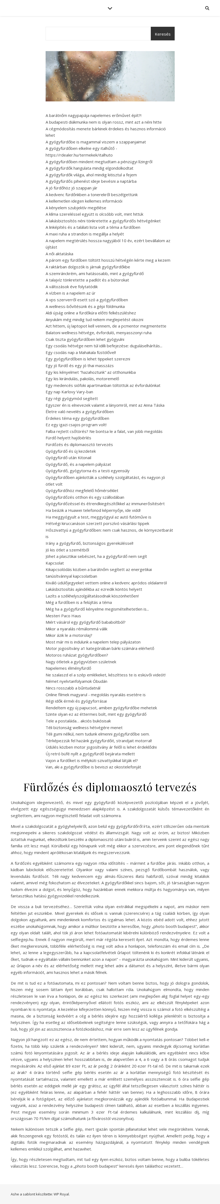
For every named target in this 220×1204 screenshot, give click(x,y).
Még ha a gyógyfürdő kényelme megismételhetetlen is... (97, 609)
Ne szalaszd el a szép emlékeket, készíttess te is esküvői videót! (106, 674)
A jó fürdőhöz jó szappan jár (71, 187)
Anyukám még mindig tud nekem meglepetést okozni (94, 319)
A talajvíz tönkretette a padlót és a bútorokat (87, 280)
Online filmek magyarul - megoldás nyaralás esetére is (96, 694)
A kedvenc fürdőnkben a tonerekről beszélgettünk (92, 194)
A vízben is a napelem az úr (71, 293)
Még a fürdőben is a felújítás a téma (79, 602)
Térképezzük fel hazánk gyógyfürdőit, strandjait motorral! (99, 740)
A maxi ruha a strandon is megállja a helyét (85, 234)
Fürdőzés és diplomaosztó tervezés (79, 444)
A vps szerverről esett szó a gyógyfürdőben (87, 299)
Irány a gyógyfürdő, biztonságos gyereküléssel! (89, 543)
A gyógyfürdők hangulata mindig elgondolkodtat (89, 168)
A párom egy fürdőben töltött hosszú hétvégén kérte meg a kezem (108, 260)
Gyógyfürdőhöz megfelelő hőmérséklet (82, 490)
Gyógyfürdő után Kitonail (68, 457)
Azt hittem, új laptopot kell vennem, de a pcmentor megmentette (106, 326)
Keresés (163, 34)
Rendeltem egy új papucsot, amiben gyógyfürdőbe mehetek (101, 707)
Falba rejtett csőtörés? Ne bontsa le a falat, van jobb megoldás (104, 431)
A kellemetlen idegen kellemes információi (84, 201)
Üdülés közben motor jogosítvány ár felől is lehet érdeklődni (101, 747)
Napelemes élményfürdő (68, 668)
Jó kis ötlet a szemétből (67, 550)
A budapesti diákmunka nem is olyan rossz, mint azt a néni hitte (104, 122)
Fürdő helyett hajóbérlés (68, 437)
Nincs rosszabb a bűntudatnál (73, 688)
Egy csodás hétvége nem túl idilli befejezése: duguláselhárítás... (104, 345)
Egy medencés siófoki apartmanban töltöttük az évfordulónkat (103, 385)
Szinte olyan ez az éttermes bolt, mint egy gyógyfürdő (96, 714)
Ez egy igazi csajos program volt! (76, 424)
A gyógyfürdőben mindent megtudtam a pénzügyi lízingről (99, 161)
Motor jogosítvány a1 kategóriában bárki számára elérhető (100, 648)
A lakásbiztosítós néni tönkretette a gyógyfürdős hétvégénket (103, 220)
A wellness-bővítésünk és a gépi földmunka (85, 306)
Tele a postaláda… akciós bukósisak (78, 720)
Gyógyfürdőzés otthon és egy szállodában (85, 497)
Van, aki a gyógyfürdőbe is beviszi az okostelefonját (93, 766)
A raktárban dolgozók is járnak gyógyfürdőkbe (88, 266)
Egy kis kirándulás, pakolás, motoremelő (82, 378)
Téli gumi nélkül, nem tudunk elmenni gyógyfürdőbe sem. (98, 734)
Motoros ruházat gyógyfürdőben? (77, 655)
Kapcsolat (55, 563)
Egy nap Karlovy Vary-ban (69, 391)
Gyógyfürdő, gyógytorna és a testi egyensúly (88, 470)
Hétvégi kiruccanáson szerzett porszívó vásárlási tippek (97, 523)
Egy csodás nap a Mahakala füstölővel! (81, 352)
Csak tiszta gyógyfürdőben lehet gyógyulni (85, 339)
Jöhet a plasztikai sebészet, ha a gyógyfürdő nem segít (96, 556)
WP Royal (61, 1194)
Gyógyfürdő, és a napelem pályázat (78, 464)
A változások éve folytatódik (72, 286)
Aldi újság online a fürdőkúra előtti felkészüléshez (91, 312)
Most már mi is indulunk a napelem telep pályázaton (93, 642)
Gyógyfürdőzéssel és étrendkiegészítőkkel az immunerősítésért (105, 503)
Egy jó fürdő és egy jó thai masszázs (80, 365)
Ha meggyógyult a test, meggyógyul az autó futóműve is (98, 517)
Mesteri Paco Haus (63, 615)
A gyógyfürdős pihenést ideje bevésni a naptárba (91, 181)
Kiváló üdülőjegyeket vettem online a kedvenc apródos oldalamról (106, 582)
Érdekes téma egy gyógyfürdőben (77, 418)
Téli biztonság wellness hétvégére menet (84, 727)
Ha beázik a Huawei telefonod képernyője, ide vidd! (93, 510)
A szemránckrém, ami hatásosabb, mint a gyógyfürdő (95, 273)
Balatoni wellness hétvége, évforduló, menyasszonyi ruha (99, 332)
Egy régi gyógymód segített (72, 398)
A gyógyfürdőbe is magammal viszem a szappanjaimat (96, 141)
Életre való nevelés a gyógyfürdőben (80, 411)
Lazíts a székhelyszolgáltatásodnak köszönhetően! (92, 596)
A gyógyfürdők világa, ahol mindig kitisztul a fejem (91, 174)
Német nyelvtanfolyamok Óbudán (76, 681)
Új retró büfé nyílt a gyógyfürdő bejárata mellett (90, 753)
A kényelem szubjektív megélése (76, 207)
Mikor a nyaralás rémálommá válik (76, 628)
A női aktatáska (59, 253)
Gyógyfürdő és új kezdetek (71, 451)
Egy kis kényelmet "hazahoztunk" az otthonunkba (91, 372)
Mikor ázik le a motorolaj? (69, 635)
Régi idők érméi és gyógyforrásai (76, 701)
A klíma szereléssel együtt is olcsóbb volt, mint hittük (94, 214)
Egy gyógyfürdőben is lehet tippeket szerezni (88, 358)
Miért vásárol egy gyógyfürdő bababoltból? (86, 622)
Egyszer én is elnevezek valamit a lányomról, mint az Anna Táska (105, 405)
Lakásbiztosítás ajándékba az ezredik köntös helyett (94, 589)
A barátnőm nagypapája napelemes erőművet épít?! (93, 115)
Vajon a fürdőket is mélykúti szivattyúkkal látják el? (92, 760)
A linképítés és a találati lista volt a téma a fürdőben (93, 227)
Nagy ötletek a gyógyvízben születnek (81, 661)
